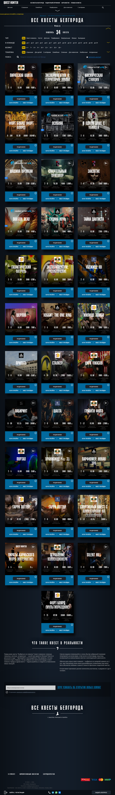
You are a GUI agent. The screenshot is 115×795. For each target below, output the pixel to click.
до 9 (59, 43)
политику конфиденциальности (26, 692)
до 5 (41, 43)
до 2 (28, 43)
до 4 (36, 43)
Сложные (64, 52)
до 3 (32, 43)
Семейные (39, 7)
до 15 (80, 43)
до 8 (54, 43)
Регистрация (19, 792)
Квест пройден (28, 103)
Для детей (38, 52)
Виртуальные (65, 38)
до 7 (50, 43)
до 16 (85, 43)
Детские (10, 7)
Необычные (84, 52)
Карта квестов (65, 3)
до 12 (69, 43)
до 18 (90, 43)
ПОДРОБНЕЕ (21, 99)
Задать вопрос (101, 792)
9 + (38, 47)
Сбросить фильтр (94, 57)
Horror (40, 38)
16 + (55, 47)
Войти (12, 792)
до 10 (64, 43)
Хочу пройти (13, 103)
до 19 (96, 43)
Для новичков (68, 7)
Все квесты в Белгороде (37, 3)
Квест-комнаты (31, 38)
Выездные (81, 38)
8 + (35, 47)
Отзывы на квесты (76, 3)
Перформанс (54, 7)
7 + (31, 47)
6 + (27, 47)
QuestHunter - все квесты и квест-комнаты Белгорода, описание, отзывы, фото (29, 788)
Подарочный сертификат (52, 3)
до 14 (75, 43)
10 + (42, 47)
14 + (51, 47)
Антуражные (93, 52)
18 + (59, 47)
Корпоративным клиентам (29, 774)
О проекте (11, 774)
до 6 (45, 43)
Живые (74, 38)
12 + (46, 47)
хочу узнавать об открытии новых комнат (79, 687)
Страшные (25, 7)
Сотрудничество (49, 774)
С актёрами (81, 7)
